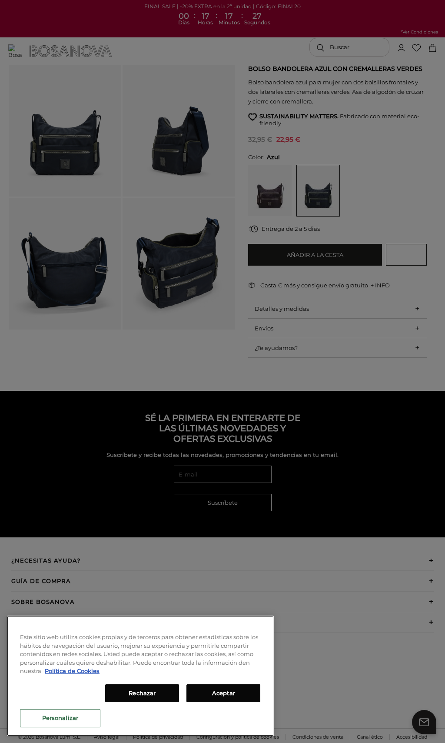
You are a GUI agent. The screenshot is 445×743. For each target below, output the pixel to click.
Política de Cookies (72, 670)
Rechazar (142, 693)
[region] (140, 676)
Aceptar (223, 693)
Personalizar (60, 717)
